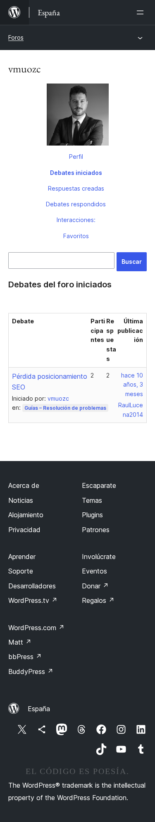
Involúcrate (99, 556)
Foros (16, 37)
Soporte (20, 571)
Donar (95, 586)
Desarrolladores (32, 586)
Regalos (98, 600)
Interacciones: (76, 219)
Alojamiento (25, 515)
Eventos (94, 571)
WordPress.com (36, 628)
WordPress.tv (32, 600)
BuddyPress (30, 671)
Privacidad (24, 530)
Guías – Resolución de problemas (65, 408)
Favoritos (76, 235)
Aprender (22, 556)
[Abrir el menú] (142, 12)
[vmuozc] (77, 116)
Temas (92, 500)
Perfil (76, 156)
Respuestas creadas (76, 188)
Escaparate (99, 485)
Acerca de (23, 485)
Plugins (92, 515)
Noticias (20, 500)
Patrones (96, 530)
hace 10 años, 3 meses (132, 385)
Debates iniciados (76, 172)
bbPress (25, 656)
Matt (19, 642)
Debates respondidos (76, 204)
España (39, 709)
